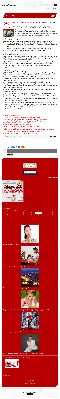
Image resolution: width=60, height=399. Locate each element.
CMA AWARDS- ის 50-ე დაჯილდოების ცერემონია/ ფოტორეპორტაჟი (21, 117)
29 (14, 220)
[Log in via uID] (12, 147)
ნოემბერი (14, 22)
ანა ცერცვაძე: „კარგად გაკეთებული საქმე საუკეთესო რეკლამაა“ (21, 133)
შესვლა (55, 8)
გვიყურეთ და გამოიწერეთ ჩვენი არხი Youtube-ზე (18, 357)
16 (23, 216)
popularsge (17, 136)
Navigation (10, 15)
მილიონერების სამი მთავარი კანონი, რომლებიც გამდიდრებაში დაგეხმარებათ (25, 121)
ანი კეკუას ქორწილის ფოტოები (11, 127)
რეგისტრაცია (48, 8)
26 (45, 218)
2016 (9, 22)
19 (45, 216)
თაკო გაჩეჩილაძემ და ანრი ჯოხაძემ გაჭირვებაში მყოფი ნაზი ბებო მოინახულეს (25, 119)
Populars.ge (9, 5)
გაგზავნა (10, 154)
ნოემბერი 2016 (7, 208)
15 (14, 216)
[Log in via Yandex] (24, 147)
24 (31, 218)
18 (38, 216)
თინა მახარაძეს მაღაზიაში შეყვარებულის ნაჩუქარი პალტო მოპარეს (21, 126)
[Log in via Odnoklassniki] (22, 147)
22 (14, 218)
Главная (5, 22)
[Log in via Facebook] (14, 147)
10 (31, 214)
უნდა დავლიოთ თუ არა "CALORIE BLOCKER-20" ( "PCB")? (19, 122)
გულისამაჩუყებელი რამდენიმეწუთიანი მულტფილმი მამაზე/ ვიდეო (21, 131)
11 (38, 214)
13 (52, 214)
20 (52, 216)
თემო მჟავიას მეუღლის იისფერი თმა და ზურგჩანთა (17, 124)
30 (23, 220)
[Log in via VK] (19, 147)
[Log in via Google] (17, 147)
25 (38, 218)
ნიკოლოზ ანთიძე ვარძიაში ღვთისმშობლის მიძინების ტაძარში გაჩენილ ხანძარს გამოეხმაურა (29, 129)
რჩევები (7, 136)
